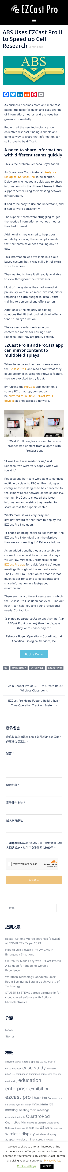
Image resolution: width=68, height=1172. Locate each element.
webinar (49, 1128)
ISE (51, 1104)
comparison (22, 1074)
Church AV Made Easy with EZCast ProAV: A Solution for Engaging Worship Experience (33, 965)
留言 (10, 753)
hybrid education (23, 1105)
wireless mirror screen (30, 1139)
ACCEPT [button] (47, 1166)
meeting (11, 1110)
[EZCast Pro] (34, 8)
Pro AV (22, 1117)
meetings (43, 1110)
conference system (51, 1074)
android (18, 1062)
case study (19, 668)
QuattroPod (38, 1116)
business (16, 1068)
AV (41, 1061)
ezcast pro (55, 668)
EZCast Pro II (18, 369)
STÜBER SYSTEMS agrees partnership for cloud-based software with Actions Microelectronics (33, 997)
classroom (51, 1069)
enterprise (37, 668)
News (9, 1030)
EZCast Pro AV (41, 1097)
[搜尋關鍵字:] (30, 908)
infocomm (40, 1104)
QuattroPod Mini (15, 1122)
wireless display (20, 1133)
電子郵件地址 (15, 802)
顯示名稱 (13, 785)
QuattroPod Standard (36, 1123)
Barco (8, 1068)
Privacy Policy (52, 1160)
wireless (58, 1128)
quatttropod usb (17, 1128)
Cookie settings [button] (26, 1166)
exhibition (39, 1088)
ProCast (29, 386)
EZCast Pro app (14, 564)
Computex (34, 1074)
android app (28, 1061)
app (37, 1062)
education (29, 1080)
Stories (9, 1036)
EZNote (11, 1104)
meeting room (27, 1110)
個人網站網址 (14, 820)
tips (37, 1128)
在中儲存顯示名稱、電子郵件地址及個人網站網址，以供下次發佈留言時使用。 (34, 845)
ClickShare (10, 1074)
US (5, 668)
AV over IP (50, 1061)
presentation (11, 1117)
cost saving (11, 1081)
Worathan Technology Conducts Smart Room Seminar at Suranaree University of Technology (32, 981)
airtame (9, 1061)
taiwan (30, 1127)
